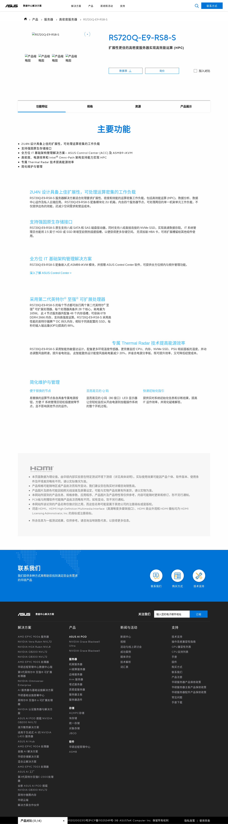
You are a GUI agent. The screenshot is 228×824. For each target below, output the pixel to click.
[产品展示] (186, 106)
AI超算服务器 (77, 669)
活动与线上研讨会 (131, 646)
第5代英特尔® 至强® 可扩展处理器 (35, 673)
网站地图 (105, 12)
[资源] (138, 106)
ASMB (73, 751)
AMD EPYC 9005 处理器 (33, 661)
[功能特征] (42, 106)
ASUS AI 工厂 (26, 771)
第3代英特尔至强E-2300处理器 (36, 778)
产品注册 (177, 676)
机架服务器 (75, 664)
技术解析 (125, 661)
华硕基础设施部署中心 (31, 695)
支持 (122, 5)
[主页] (24, 19)
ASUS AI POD (78, 636)
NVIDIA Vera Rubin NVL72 (35, 641)
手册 (174, 656)
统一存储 (74, 723)
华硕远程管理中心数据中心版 (35, 666)
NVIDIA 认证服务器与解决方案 (35, 711)
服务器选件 (75, 699)
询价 (162, 70)
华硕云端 (23, 799)
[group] (31, 63)
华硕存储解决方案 (28, 756)
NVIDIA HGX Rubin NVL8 (34, 646)
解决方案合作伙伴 (28, 804)
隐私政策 (189, 820)
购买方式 (177, 666)
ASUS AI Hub (26, 741)
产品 (90, 5)
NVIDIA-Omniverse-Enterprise (31, 682)
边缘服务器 (75, 674)
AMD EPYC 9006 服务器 (33, 636)
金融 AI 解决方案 (28, 751)
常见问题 (177, 697)
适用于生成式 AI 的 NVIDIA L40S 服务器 (34, 734)
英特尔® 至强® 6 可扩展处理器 (35, 702)
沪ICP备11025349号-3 (102, 820)
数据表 (123, 70)
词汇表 (124, 666)
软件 (71, 741)
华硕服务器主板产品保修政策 (189, 687)
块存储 (73, 718)
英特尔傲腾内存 (27, 794)
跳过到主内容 (105, 12)
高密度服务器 (68, 19)
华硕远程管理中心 (79, 746)
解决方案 (76, 5)
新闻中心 (125, 636)
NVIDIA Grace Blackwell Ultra (84, 643)
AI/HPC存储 (76, 712)
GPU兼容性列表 (181, 646)
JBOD (73, 733)
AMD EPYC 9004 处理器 (33, 746)
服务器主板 (75, 694)
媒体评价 (125, 656)
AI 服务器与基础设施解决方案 (35, 689)
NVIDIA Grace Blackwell (84, 650)
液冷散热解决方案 (28, 727)
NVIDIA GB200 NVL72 (32, 651)
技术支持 (177, 636)
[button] (197, 6)
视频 (123, 641)
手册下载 (177, 702)
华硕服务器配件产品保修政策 (189, 692)
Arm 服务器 (76, 679)
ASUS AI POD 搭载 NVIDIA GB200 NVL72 (35, 720)
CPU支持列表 (180, 651)
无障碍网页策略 (106, 12)
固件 (174, 661)
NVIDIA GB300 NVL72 (32, 656)
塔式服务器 (75, 684)
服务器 (48, 19)
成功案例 (125, 651)
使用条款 (205, 820)
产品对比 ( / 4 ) (31, 820)
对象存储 (74, 728)
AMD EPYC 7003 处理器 (33, 766)
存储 (71, 707)
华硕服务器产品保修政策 (186, 681)
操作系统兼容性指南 (184, 641)
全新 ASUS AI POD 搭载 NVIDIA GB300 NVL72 (33, 787)
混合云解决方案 (27, 761)
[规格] (90, 106)
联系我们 (177, 672)
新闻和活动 (106, 5)
